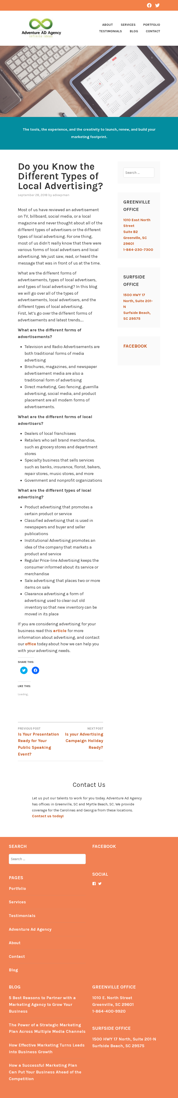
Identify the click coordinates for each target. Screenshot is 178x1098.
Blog (134, 31)
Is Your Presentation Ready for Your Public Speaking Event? (38, 742)
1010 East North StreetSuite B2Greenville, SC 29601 (136, 232)
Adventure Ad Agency (30, 929)
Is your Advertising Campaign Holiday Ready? (84, 738)
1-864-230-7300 (138, 249)
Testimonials (110, 31)
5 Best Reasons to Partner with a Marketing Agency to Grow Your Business (42, 1004)
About (107, 25)
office (30, 643)
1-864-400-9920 (109, 1011)
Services (128, 25)
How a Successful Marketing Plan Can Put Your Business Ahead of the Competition (45, 1072)
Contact (153, 31)
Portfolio (151, 25)
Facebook (135, 346)
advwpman (61, 195)
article (60, 630)
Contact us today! (48, 816)
